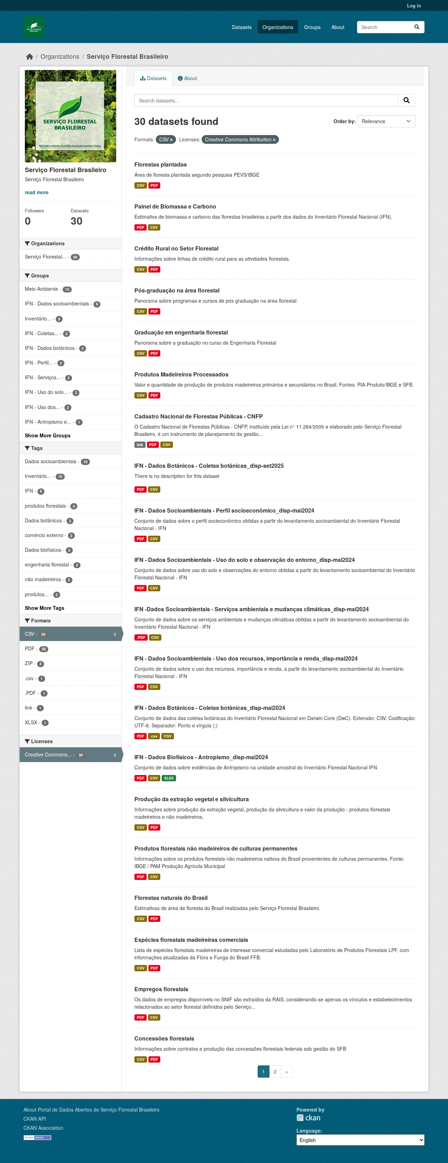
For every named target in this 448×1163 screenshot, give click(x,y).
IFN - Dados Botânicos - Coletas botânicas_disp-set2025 (209, 465)
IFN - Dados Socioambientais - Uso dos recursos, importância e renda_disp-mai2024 (246, 658)
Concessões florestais (164, 1038)
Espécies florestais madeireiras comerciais (191, 940)
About (337, 26)
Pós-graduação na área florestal (176, 290)
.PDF (141, 637)
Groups (312, 26)
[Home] (29, 56)
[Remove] (171, 139)
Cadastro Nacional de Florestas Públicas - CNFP (198, 416)
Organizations (277, 26)
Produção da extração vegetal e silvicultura (191, 799)
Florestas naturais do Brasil (171, 898)
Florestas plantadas (160, 164)
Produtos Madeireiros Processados (181, 374)
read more (37, 192)
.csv (154, 736)
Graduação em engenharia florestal (181, 332)
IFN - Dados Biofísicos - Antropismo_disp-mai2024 (201, 757)
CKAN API (34, 1118)
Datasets (242, 26)
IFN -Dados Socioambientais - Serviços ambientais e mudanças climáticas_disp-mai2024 (251, 609)
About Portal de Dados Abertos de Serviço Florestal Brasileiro (91, 1109)
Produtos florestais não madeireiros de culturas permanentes (216, 848)
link (140, 444)
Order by (344, 121)
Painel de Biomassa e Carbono (175, 206)
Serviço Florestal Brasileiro (127, 56)
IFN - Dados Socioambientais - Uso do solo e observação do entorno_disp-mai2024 (244, 560)
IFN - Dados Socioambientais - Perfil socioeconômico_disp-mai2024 (224, 510)
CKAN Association (43, 1127)
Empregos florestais (161, 989)
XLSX (169, 778)
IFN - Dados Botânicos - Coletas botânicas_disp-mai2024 (209, 708)
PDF (154, 185)
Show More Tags (44, 607)
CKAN (308, 1117)
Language (308, 1130)
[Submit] (417, 27)
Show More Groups (48, 435)
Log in (414, 5)
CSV (141, 185)
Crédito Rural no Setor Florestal (176, 248)
